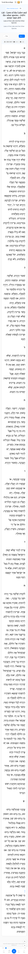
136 (20, 8)
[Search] (15, 2)
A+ (24, 941)
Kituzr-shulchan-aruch (12, 8)
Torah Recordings (7, 2)
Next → (22, 36)
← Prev (6, 36)
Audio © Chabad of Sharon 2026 (10, 943)
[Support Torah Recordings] (19, 2)
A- (24, 945)
